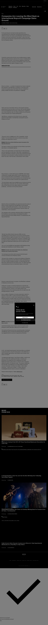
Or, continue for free (25, 322)
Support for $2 (25, 317)
